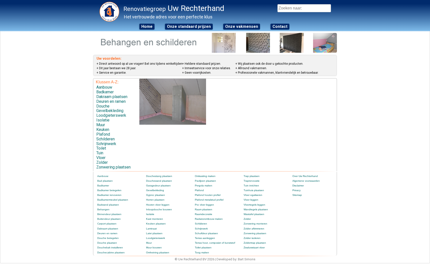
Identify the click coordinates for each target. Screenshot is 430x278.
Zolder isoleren (252, 238)
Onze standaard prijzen (189, 26)
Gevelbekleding (109, 110)
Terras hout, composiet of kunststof (215, 242)
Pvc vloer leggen (204, 204)
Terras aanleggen (205, 238)
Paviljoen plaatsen (205, 180)
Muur (100, 124)
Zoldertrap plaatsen (255, 242)
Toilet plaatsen (203, 247)
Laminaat (151, 228)
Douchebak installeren (110, 247)
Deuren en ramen (111, 101)
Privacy (296, 190)
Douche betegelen (108, 238)
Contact (279, 26)
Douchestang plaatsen (159, 176)
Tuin (99, 153)
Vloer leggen (251, 199)
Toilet (101, 148)
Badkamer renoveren (109, 195)
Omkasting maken (205, 176)
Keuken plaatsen (156, 223)
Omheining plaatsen (157, 252)
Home (147, 26)
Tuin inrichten (251, 185)
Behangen (103, 209)
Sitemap (297, 195)
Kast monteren (154, 219)
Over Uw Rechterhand (305, 176)
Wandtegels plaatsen (256, 209)
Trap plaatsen (252, 176)
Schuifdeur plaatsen (206, 233)
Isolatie (102, 120)
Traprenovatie (252, 180)
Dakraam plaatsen (111, 96)
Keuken (102, 129)
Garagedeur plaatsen (158, 185)
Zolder (102, 162)
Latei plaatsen (154, 233)
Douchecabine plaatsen (111, 252)
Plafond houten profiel (207, 195)
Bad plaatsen (105, 180)
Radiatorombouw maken (209, 219)
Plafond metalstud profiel (209, 199)
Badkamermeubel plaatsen (112, 199)
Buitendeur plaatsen (109, 219)
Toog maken (202, 252)
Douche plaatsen (107, 242)
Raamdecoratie (203, 214)
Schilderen (105, 139)
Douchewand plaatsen (159, 180)
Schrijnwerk (106, 143)
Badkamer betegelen (109, 190)
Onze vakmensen (241, 26)
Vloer (101, 157)
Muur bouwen (154, 247)
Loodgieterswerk (111, 115)
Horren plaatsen (155, 199)
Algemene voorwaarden (306, 180)
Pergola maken (203, 185)
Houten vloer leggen (157, 204)
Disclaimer (298, 185)
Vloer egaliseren (253, 195)
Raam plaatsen (203, 209)
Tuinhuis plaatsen (254, 190)
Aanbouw (104, 87)
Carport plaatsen (106, 223)
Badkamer (105, 92)
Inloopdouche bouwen (159, 209)
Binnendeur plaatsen (109, 214)
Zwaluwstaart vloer (254, 247)
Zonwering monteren (255, 223)
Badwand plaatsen (108, 204)
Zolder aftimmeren (254, 228)
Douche (102, 106)
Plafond (103, 134)
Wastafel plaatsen (254, 214)
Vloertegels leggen (254, 204)
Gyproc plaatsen (155, 195)
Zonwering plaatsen (113, 167)
